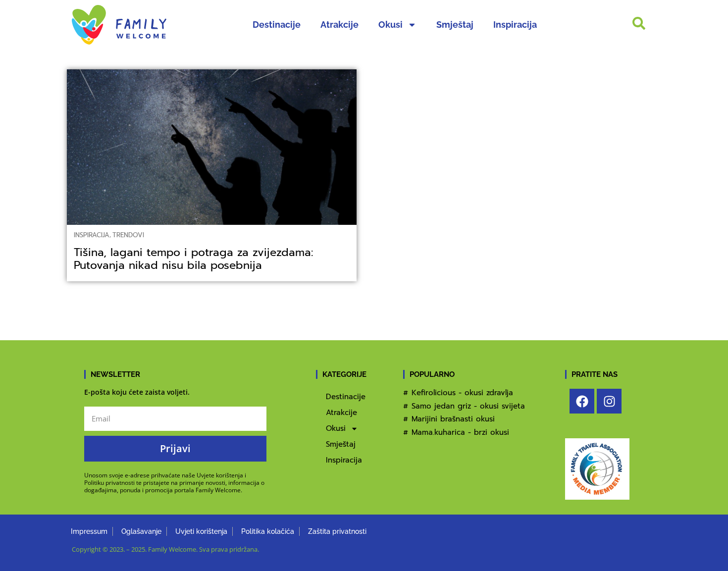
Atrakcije (339, 24)
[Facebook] (582, 401)
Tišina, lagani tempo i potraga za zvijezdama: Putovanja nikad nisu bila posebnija (193, 258)
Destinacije (277, 24)
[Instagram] (609, 401)
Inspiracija (515, 24)
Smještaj (454, 24)
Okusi (390, 24)
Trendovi (128, 235)
